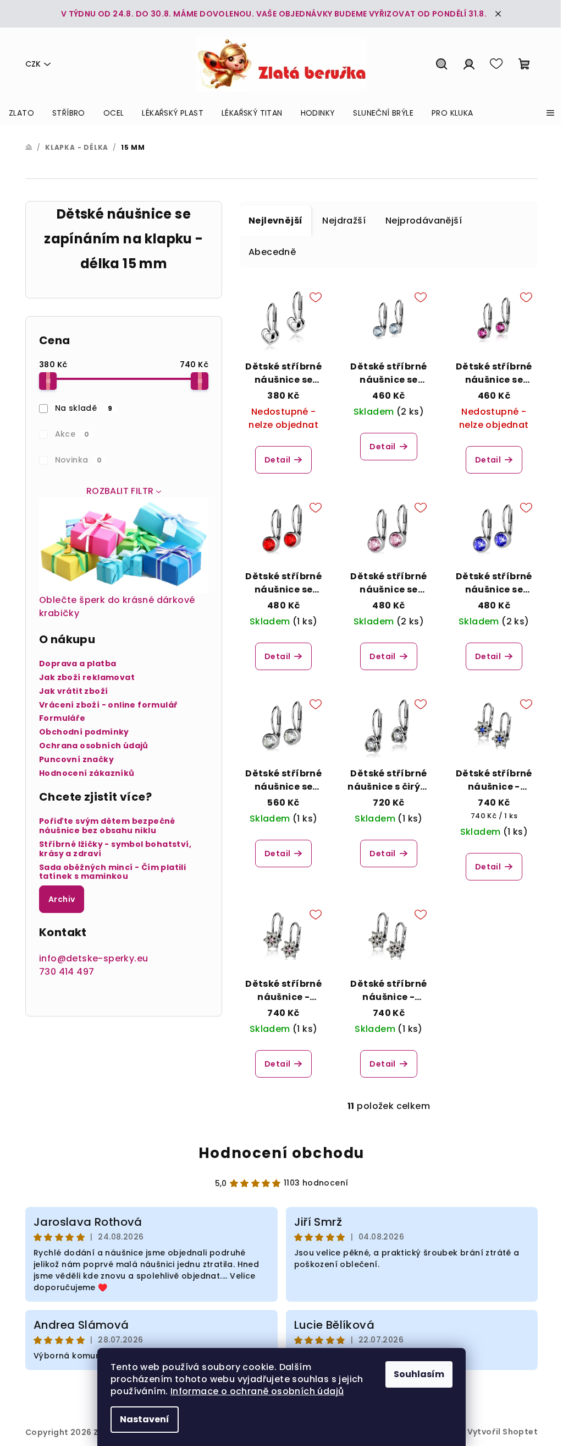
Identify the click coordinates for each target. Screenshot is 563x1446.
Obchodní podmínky (84, 732)
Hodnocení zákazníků (87, 773)
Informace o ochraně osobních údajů (257, 1391)
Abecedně (272, 252)
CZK (33, 63)
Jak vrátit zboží (73, 691)
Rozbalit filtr (120, 491)
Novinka (78, 459)
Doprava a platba (77, 663)
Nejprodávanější (423, 220)
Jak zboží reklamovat (87, 677)
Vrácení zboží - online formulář (108, 705)
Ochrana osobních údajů (93, 746)
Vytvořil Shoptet (502, 1431)
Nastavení (144, 1419)
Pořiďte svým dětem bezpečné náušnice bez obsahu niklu (107, 826)
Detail (277, 459)
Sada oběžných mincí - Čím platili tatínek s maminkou (112, 872)
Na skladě (84, 408)
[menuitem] (21, 113)
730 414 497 (66, 971)
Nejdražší (344, 220)
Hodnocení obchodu (281, 1153)
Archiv (61, 899)
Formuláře (62, 718)
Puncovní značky (76, 759)
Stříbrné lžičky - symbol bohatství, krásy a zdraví (115, 849)
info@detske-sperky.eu (93, 958)
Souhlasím (419, 1374)
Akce (72, 433)
